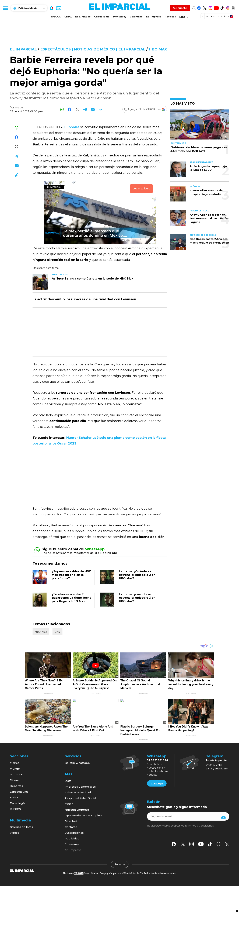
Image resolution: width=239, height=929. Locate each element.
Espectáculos (19, 791)
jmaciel (19, 107)
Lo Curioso (17, 774)
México (14, 763)
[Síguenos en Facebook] (199, 7)
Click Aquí (157, 783)
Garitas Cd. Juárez (217, 16)
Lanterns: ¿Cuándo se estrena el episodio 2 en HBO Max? (137, 575)
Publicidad (72, 838)
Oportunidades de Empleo (83, 815)
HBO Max (158, 49)
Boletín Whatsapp (77, 763)
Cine (57, 631)
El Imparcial (23, 49)
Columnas (136, 16)
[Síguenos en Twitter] (205, 7)
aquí (114, 553)
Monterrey (119, 16)
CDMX (68, 16)
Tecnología (17, 803)
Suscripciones (74, 832)
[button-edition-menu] (203, 16)
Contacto (71, 827)
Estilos (14, 797)
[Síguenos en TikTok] (222, 7)
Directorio (71, 821)
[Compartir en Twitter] (77, 109)
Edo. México (83, 16)
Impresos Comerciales (80, 786)
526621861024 (157, 760)
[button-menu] (5, 8)
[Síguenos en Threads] (228, 7)
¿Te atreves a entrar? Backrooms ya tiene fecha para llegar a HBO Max (71, 598)
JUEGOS (56, 16)
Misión (69, 804)
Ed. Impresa (153, 16)
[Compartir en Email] (92, 109)
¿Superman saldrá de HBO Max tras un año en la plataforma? (71, 575)
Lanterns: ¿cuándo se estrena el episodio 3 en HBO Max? (137, 598)
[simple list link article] (199, 125)
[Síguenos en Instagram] (210, 7)
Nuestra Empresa (77, 809)
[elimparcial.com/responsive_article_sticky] (237, 911)
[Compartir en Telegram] (85, 109)
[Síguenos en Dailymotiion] (227, 844)
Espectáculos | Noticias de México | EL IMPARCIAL (92, 49)
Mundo (15, 768)
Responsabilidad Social (80, 798)
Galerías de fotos (21, 827)
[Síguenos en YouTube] (216, 7)
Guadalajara (102, 16)
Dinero (14, 780)
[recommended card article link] (40, 282)
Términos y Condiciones (199, 825)
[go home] (22, 870)
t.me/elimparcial (216, 760)
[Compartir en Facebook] (69, 109)
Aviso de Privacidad (78, 792)
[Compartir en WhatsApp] (62, 109)
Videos (14, 832)
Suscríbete (180, 8)
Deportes (16, 786)
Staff (68, 781)
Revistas (170, 16)
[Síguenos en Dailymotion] (233, 7)
